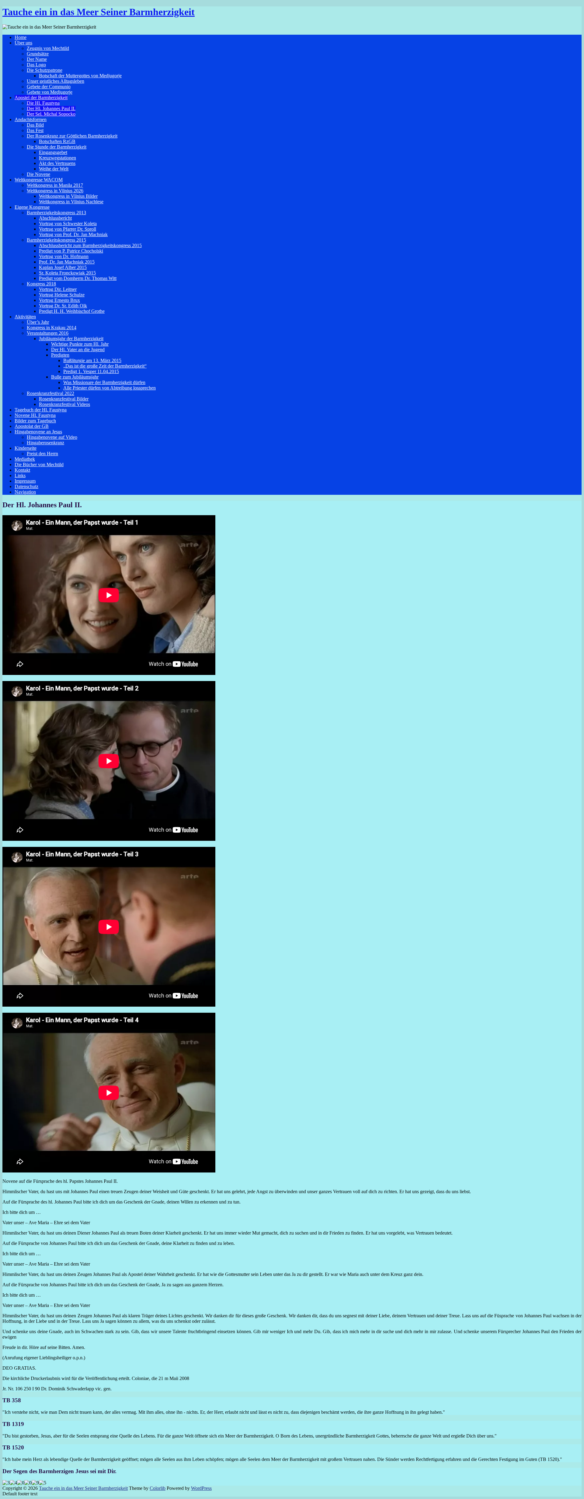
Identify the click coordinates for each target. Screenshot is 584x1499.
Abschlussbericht (55, 218)
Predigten (60, 355)
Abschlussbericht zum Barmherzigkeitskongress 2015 (90, 245)
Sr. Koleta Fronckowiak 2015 (67, 272)
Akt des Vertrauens (57, 163)
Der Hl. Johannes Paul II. (51, 108)
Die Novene (38, 174)
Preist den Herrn (42, 453)
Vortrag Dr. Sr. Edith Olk (63, 305)
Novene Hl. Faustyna (35, 415)
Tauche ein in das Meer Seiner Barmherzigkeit (98, 11)
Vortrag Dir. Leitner (58, 289)
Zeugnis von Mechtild (48, 48)
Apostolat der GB (32, 426)
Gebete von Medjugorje (49, 92)
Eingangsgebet (53, 152)
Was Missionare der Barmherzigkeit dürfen (104, 382)
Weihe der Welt (53, 168)
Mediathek (25, 459)
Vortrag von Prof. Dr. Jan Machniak (73, 234)
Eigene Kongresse (32, 207)
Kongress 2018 (41, 283)
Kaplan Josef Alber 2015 (63, 267)
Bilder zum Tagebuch (35, 420)
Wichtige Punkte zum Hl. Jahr (80, 344)
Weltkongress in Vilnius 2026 (55, 190)
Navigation (25, 491)
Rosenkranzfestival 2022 (50, 393)
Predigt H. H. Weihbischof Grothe (72, 311)
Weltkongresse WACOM (39, 179)
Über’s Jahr (38, 322)
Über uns (23, 42)
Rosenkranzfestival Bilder (64, 398)
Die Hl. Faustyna (43, 103)
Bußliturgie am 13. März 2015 (92, 360)
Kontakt (22, 470)
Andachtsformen (31, 119)
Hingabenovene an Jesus (38, 431)
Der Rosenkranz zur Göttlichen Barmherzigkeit (72, 135)
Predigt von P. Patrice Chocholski (71, 250)
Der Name (37, 59)
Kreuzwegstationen (57, 157)
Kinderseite (25, 448)
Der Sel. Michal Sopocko (51, 114)
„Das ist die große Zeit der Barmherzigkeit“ (105, 366)
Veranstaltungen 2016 (47, 333)
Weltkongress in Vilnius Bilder (68, 196)
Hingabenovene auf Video (52, 437)
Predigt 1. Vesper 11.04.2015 (91, 371)
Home (20, 37)
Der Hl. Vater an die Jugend (78, 349)
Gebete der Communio (49, 86)
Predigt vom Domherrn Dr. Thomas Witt (77, 278)
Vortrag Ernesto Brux (59, 300)
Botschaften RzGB (57, 141)
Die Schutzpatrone (44, 70)
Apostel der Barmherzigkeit (41, 97)
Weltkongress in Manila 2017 (55, 185)
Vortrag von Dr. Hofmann (64, 256)
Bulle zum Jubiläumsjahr (75, 376)
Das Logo (36, 64)
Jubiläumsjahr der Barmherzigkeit (71, 338)
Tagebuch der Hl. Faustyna (41, 409)
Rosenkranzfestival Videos (64, 404)
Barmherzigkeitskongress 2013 (56, 212)
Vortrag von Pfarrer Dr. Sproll (67, 229)
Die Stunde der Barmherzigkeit (56, 146)
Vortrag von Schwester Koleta (68, 223)
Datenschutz (26, 486)
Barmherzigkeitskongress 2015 (56, 240)
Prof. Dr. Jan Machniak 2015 (67, 261)
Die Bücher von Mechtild (39, 464)
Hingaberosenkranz (45, 442)
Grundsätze (38, 53)
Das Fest (35, 130)
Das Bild (35, 125)
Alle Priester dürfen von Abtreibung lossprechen (109, 387)
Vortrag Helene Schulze (62, 294)
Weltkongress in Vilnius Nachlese (71, 201)
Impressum (25, 481)
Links (20, 475)
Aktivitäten (25, 316)
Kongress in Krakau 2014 (51, 327)
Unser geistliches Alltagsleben (55, 81)
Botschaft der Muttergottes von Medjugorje (80, 75)
